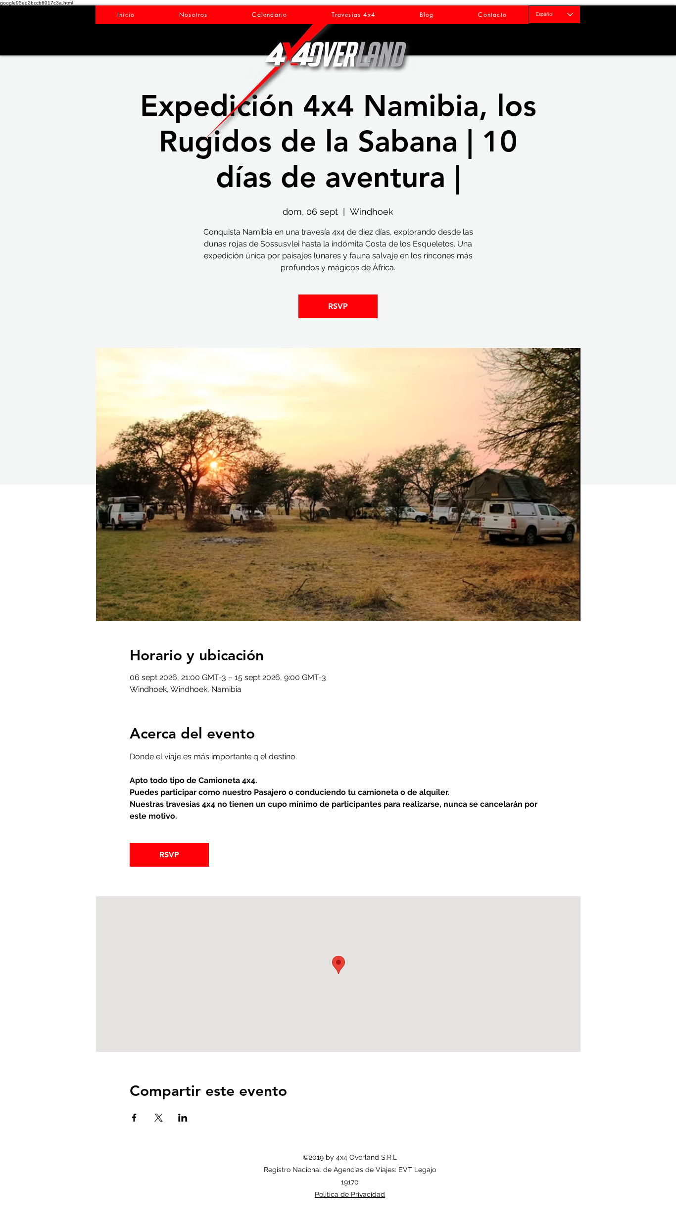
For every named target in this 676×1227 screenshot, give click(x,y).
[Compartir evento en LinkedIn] (183, 1118)
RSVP (338, 306)
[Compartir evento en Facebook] (134, 1118)
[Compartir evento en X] (158, 1118)
